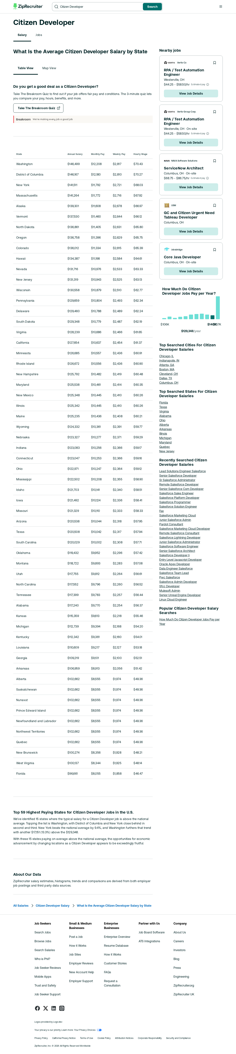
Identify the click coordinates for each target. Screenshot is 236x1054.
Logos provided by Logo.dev (48, 1022)
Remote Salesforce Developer (179, 484)
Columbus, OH (174, 173)
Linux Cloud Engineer (173, 599)
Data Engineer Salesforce (176, 568)
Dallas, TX (165, 378)
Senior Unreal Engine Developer (180, 595)
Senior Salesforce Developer (178, 475)
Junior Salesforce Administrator (179, 542)
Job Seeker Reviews (47, 967)
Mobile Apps (42, 976)
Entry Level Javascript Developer (180, 559)
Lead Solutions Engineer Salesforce (182, 471)
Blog (176, 959)
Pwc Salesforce (169, 577)
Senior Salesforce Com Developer (181, 488)
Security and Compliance (178, 1038)
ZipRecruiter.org (183, 985)
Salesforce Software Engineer (178, 546)
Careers (178, 941)
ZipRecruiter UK (183, 994)
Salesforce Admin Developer (178, 581)
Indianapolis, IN (169, 360)
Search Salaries (44, 950)
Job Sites (75, 954)
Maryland (165, 442)
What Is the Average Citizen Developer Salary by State (114, 905)
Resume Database (116, 945)
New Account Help (81, 972)
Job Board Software (152, 932)
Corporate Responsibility (150, 1038)
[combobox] (100, 6)
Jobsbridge (177, 249)
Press (177, 967)
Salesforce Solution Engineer (178, 506)
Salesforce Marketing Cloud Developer (184, 528)
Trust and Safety (45, 985)
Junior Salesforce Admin (175, 519)
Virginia (164, 411)
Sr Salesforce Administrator (177, 480)
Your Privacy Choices (85, 1030)
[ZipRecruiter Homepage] (28, 6)
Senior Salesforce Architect (177, 550)
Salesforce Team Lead (174, 573)
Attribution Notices (124, 1038)
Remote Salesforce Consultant (179, 533)
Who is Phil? (42, 959)
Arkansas (165, 429)
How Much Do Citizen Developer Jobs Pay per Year (189, 621)
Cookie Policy (104, 1038)
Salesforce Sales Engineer (176, 493)
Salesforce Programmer (175, 502)
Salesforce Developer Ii (174, 555)
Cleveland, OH (168, 373)
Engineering (181, 976)
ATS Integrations (149, 941)
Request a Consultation (112, 983)
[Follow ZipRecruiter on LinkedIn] (53, 1008)
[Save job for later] (214, 62)
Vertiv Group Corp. (186, 111)
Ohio (162, 420)
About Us (179, 932)
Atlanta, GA (166, 365)
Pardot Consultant (171, 524)
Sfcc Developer (169, 586)
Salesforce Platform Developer (179, 497)
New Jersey (166, 451)
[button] (220, 6)
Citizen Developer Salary (53, 905)
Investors (179, 950)
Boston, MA (166, 369)
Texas (163, 407)
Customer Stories (115, 963)
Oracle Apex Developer (174, 564)
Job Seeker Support (47, 994)
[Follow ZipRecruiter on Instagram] (61, 1008)
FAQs (107, 972)
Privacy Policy (41, 1038)
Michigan (165, 438)
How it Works (77, 945)
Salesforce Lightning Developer (179, 537)
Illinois (163, 433)
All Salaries (20, 905)
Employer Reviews (81, 963)
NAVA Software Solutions (184, 161)
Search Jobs (42, 932)
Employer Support (81, 981)
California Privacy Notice (64, 1038)
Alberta (164, 424)
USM (173, 205)
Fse (161, 511)
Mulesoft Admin (169, 590)
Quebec (164, 446)
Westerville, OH (174, 79)
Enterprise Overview (117, 936)
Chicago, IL (166, 356)
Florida (163, 402)
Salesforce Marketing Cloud (177, 515)
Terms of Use (86, 1038)
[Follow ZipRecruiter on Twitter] (45, 1008)
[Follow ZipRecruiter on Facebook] (37, 1008)
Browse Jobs (42, 941)
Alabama (165, 415)
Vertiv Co (182, 62)
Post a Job (76, 936)
